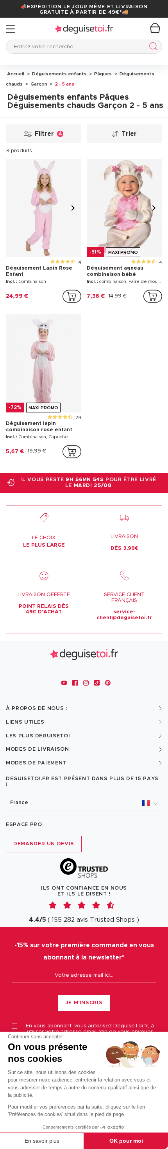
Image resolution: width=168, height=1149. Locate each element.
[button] (84, 803)
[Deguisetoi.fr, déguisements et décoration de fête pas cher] (84, 29)
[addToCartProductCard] (72, 296)
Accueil (15, 73)
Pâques (102, 73)
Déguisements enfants (59, 73)
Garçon (38, 84)
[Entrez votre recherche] (151, 47)
